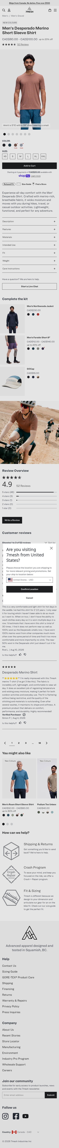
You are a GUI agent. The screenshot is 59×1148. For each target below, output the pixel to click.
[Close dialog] (51, 548)
